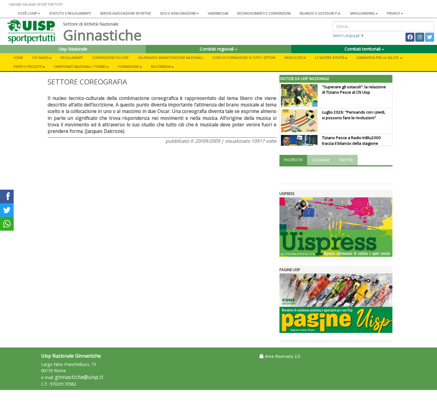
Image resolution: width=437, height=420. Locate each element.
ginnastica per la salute (378, 57)
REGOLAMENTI (72, 57)
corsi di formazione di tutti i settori (244, 57)
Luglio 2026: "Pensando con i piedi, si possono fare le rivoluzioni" (353, 114)
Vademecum (218, 13)
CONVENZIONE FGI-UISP (110, 57)
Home (18, 57)
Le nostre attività (330, 57)
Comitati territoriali (363, 49)
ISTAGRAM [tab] (320, 160)
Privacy (393, 13)
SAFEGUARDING (362, 13)
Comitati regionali (217, 49)
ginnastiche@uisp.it (79, 377)
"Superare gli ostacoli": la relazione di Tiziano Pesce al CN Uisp (354, 89)
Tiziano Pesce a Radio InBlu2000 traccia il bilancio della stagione (351, 140)
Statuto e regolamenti (70, 13)
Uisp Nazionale (73, 49)
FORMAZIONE (128, 66)
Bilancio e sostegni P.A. (320, 13)
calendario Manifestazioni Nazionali (170, 57)
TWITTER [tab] (346, 160)
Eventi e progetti (27, 66)
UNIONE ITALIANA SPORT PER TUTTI (35, 4)
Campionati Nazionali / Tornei (80, 66)
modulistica (295, 57)
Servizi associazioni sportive (125, 13)
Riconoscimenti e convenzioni (264, 13)
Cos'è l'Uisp (27, 13)
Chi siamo (40, 57)
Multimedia (161, 66)
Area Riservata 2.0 (282, 356)
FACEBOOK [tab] (293, 159)
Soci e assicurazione (178, 13)
